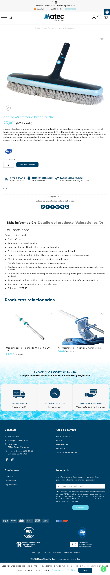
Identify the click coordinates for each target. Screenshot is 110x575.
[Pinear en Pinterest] (62, 207)
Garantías (60, 448)
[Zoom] (8, 108)
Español (40, 9)
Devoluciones (62, 444)
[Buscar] (11, 17)
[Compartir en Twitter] (52, 207)
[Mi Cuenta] (94, 17)
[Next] (105, 335)
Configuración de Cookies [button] (63, 570)
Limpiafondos (48, 28)
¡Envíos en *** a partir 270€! (55, 5)
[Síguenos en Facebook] (52, 2)
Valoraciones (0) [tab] (89, 223)
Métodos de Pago (64, 436)
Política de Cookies (71, 553)
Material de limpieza (66, 28)
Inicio (37, 28)
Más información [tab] (21, 223)
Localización (10, 480)
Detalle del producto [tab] (56, 223)
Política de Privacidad (70, 501)
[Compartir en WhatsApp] (43, 207)
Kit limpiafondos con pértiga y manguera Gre (79, 347)
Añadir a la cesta (27, 164)
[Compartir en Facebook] (47, 207)
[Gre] (9, 151)
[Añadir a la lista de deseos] (5, 189)
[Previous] (5, 335)
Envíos (59, 440)
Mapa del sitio (11, 484)
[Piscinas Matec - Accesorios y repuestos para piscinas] (54, 17)
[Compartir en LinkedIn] (67, 207)
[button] (107, 12)
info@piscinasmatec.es (18, 440)
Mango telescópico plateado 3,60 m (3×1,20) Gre (28, 349)
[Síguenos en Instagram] (56, 2)
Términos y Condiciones (66, 452)
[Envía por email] (57, 207)
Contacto (9, 476)
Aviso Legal (35, 553)
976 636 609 (58, 9)
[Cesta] (105, 17)
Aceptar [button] (85, 570)
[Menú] (4, 18)
